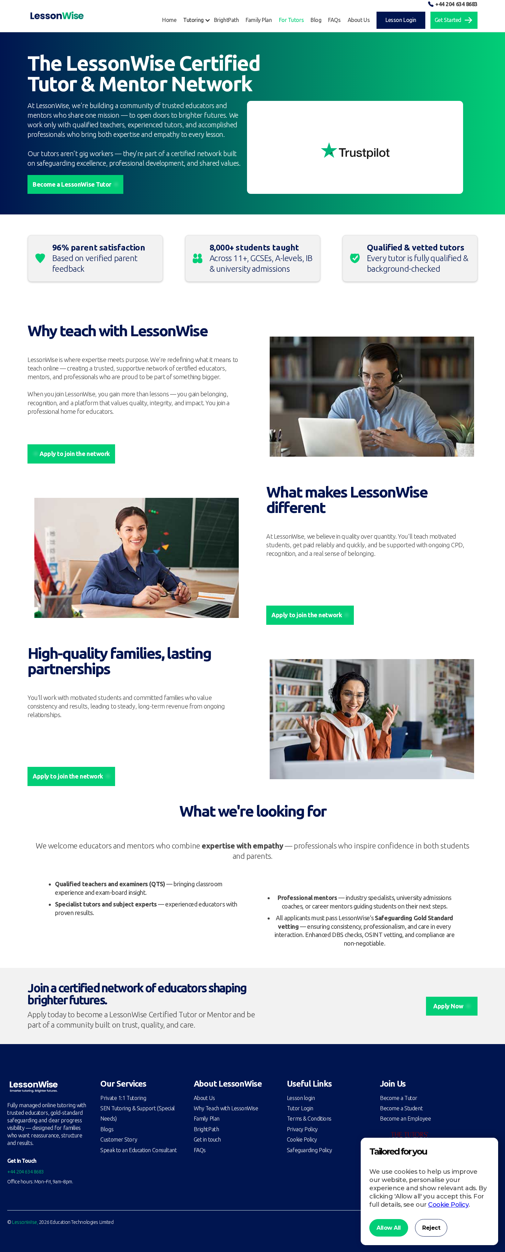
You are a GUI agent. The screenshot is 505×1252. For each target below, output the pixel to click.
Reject (431, 1228)
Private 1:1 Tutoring (123, 1098)
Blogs (106, 1129)
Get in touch (207, 1139)
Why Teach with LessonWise (226, 1108)
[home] (57, 16)
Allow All (389, 1228)
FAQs (200, 1150)
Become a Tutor (398, 1098)
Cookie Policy (302, 1139)
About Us (204, 1098)
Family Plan (207, 1118)
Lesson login (301, 1098)
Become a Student (401, 1108)
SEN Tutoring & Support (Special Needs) (137, 1113)
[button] (198, 20)
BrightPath (206, 1129)
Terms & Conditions (309, 1118)
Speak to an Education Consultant (138, 1150)
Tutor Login (300, 1108)
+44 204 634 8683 (456, 4)
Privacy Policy (302, 1129)
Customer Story (118, 1139)
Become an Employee (405, 1118)
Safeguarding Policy (309, 1150)
